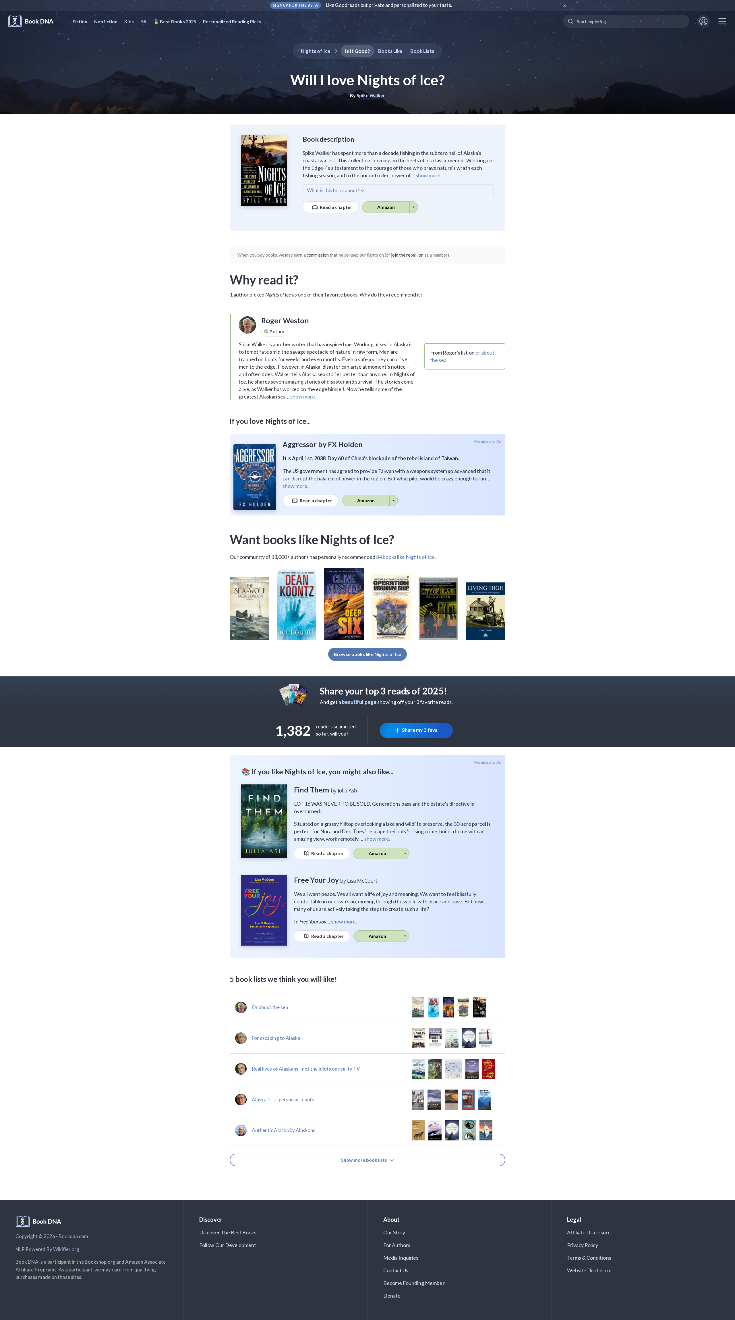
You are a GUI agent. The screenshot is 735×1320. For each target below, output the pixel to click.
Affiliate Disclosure (589, 1232)
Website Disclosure (589, 1270)
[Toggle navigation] (722, 21)
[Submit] (570, 21)
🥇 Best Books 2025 (174, 21)
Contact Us (396, 1270)
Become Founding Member (414, 1283)
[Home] (34, 21)
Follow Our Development (227, 1245)
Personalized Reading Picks (232, 21)
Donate (392, 1295)
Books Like (390, 51)
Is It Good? (357, 51)
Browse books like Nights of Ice (367, 654)
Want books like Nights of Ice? (312, 539)
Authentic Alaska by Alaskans (283, 1130)
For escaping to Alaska (276, 1038)
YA (143, 21)
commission (318, 254)
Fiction (80, 21)
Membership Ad (488, 441)
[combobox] (626, 21)
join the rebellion (407, 254)
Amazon (386, 207)
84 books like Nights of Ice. (406, 557)
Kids (129, 21)
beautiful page (359, 702)
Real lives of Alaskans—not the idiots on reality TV (306, 1069)
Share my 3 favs (419, 730)
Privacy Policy (582, 1245)
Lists (422, 51)
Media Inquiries (401, 1257)
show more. (429, 175)
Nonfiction (105, 21)
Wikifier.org (66, 1249)
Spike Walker (371, 95)
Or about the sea (270, 1007)
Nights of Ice (315, 51)
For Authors (397, 1245)
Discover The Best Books (227, 1232)
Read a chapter (335, 207)
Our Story (394, 1232)
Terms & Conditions (589, 1257)
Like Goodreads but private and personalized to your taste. (389, 5)
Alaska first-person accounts (283, 1099)
